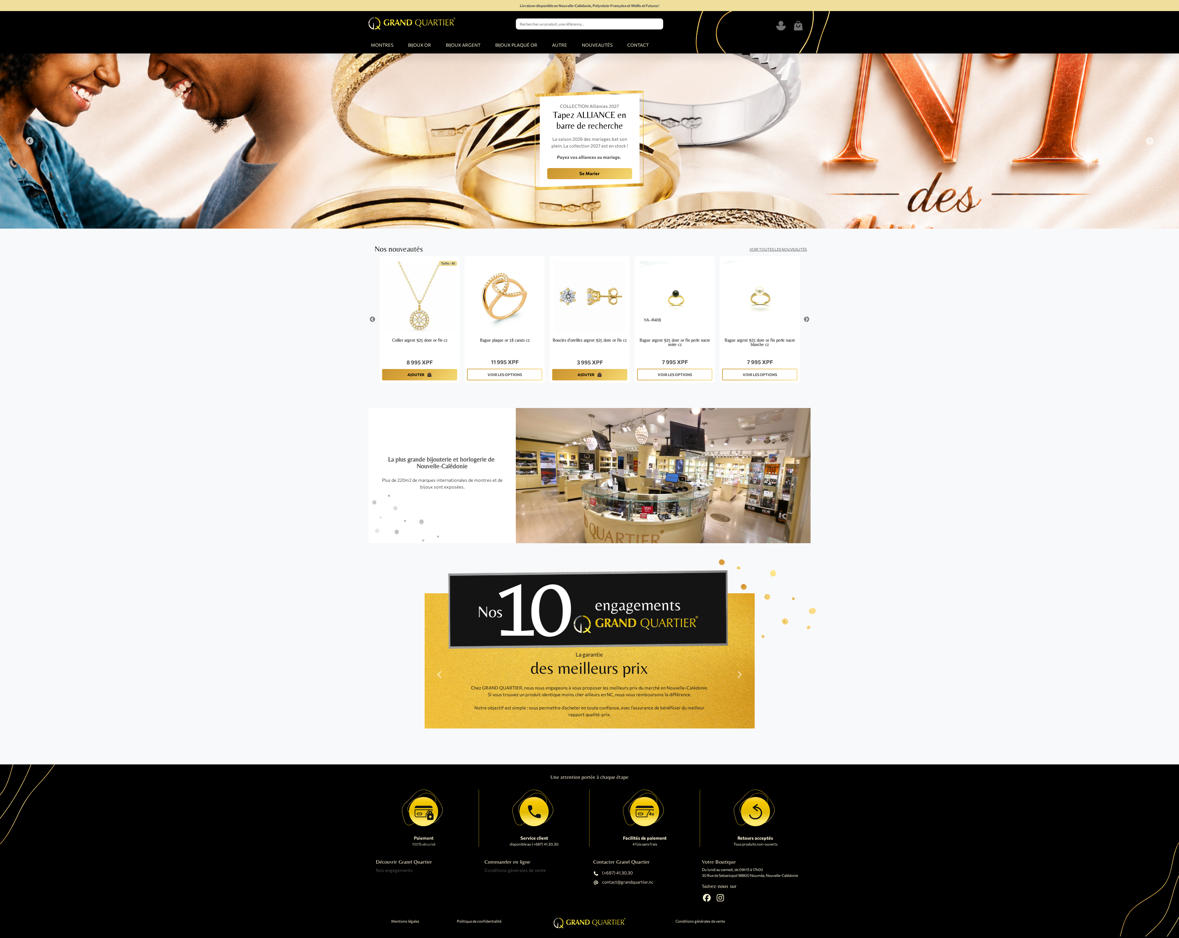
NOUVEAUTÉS (597, 45)
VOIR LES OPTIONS (505, 374)
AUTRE (559, 45)
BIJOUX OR (419, 45)
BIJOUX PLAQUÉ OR (516, 45)
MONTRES (382, 45)
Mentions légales (405, 921)
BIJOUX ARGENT (463, 45)
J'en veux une (477, 179)
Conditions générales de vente (515, 870)
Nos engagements (394, 870)
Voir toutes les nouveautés (778, 249)
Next (807, 319)
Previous (372, 319)
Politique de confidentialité (479, 921)
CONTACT (638, 45)
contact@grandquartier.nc (627, 882)
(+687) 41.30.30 (617, 873)
